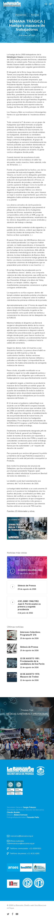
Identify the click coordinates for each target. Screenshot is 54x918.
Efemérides (20, 15)
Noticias (35, 15)
